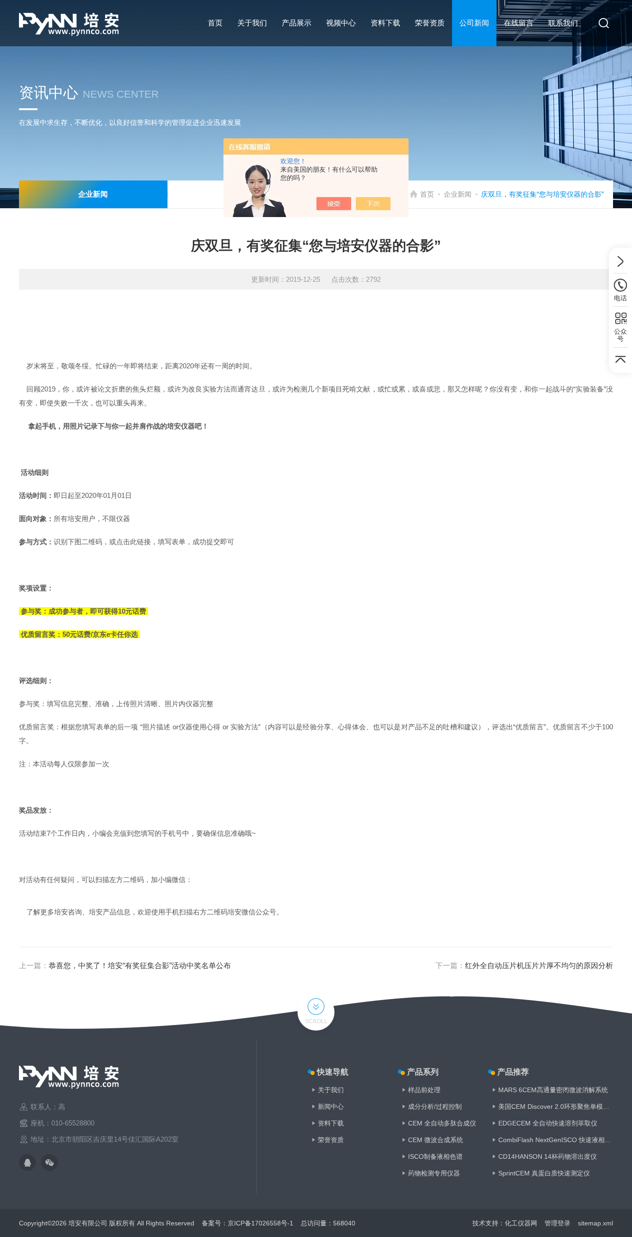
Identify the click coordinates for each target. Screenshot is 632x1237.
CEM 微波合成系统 (435, 1140)
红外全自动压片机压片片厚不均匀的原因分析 (539, 966)
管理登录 (557, 1223)
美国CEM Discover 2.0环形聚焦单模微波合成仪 (555, 1106)
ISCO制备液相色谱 (435, 1156)
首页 (215, 23)
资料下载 (385, 23)
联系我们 (563, 23)
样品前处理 (424, 1090)
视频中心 (341, 23)
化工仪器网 (521, 1223)
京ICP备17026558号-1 (260, 1223)
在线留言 (518, 23)
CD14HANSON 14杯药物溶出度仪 (547, 1156)
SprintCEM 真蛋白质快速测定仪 (544, 1173)
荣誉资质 (430, 23)
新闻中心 (331, 1106)
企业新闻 (457, 194)
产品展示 (296, 23)
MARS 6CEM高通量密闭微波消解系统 (553, 1090)
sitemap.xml (595, 1223)
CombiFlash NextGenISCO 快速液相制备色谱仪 (555, 1140)
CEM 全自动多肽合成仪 (442, 1123)
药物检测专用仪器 (434, 1173)
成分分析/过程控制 (435, 1106)
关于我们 (252, 23)
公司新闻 (474, 23)
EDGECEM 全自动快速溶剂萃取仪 (547, 1123)
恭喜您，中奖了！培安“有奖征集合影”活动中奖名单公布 (140, 966)
